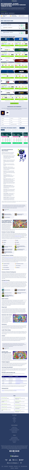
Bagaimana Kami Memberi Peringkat (14, 439)
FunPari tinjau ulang (7, 57)
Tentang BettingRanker (14, 437)
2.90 (5, 141)
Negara (14, 419)
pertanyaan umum (14, 432)
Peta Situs (14, 442)
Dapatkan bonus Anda (7, 45)
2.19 (27, 141)
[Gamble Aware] (13, 463)
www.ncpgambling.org (18, 379)
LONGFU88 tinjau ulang (7, 89)
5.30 (18, 141)
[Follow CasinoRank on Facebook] (10, 451)
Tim (14, 422)
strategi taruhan (5, 281)
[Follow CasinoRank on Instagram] (12, 451)
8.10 (20, 141)
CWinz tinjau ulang (21, 100)
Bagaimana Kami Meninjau (14, 438)
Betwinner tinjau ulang (21, 57)
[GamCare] (15, 460)
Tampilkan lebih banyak (14, 103)
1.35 (16, 141)
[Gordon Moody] (21, 460)
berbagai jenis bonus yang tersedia (9, 257)
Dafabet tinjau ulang (21, 68)
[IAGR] (6, 460)
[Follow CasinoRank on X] (13, 451)
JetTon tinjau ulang (7, 100)
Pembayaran (14, 418)
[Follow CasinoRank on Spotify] (17, 451)
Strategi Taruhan (14, 427)
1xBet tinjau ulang (7, 46)
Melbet (3, 141)
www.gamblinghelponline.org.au (19, 382)
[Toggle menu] (1, 1)
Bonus (14, 417)
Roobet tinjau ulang (21, 89)
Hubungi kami (14, 441)
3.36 (7, 141)
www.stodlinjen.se (18, 383)
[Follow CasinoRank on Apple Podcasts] (18, 451)
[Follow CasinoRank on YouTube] (15, 451)
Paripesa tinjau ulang (7, 68)
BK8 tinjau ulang (21, 46)
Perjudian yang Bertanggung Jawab (14, 429)
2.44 (9, 141)
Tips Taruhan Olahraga (14, 428)
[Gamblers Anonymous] (10, 460)
